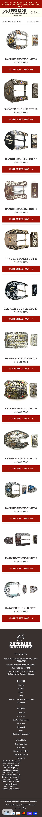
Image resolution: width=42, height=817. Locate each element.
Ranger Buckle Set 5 (21, 458)
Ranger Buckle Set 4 (21, 508)
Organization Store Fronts (21, 699)
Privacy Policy (12, 805)
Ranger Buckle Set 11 (21, 258)
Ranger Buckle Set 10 (21, 308)
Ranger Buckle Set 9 (21, 358)
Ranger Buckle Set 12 (21, 109)
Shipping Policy (21, 751)
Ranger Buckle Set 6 (21, 408)
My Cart (21, 748)
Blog (21, 696)
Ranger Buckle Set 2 (21, 209)
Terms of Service (28, 805)
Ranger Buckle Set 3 (21, 558)
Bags (21, 730)
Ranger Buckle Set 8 (21, 59)
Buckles (21, 716)
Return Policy (21, 755)
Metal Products (21, 720)
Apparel (21, 727)
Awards (21, 713)
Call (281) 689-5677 (21, 668)
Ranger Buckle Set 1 (21, 608)
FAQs (21, 692)
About (21, 689)
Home (21, 685)
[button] (31, 12)
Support (21, 758)
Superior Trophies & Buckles (24, 801)
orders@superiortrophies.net (20, 664)
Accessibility (20, 808)
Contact (21, 703)
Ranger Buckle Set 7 (21, 159)
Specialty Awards (21, 734)
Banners (21, 723)
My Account (21, 744)
